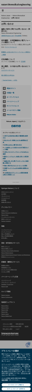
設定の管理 (5, 380)
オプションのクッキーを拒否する (16, 389)
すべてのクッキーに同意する (16, 384)
